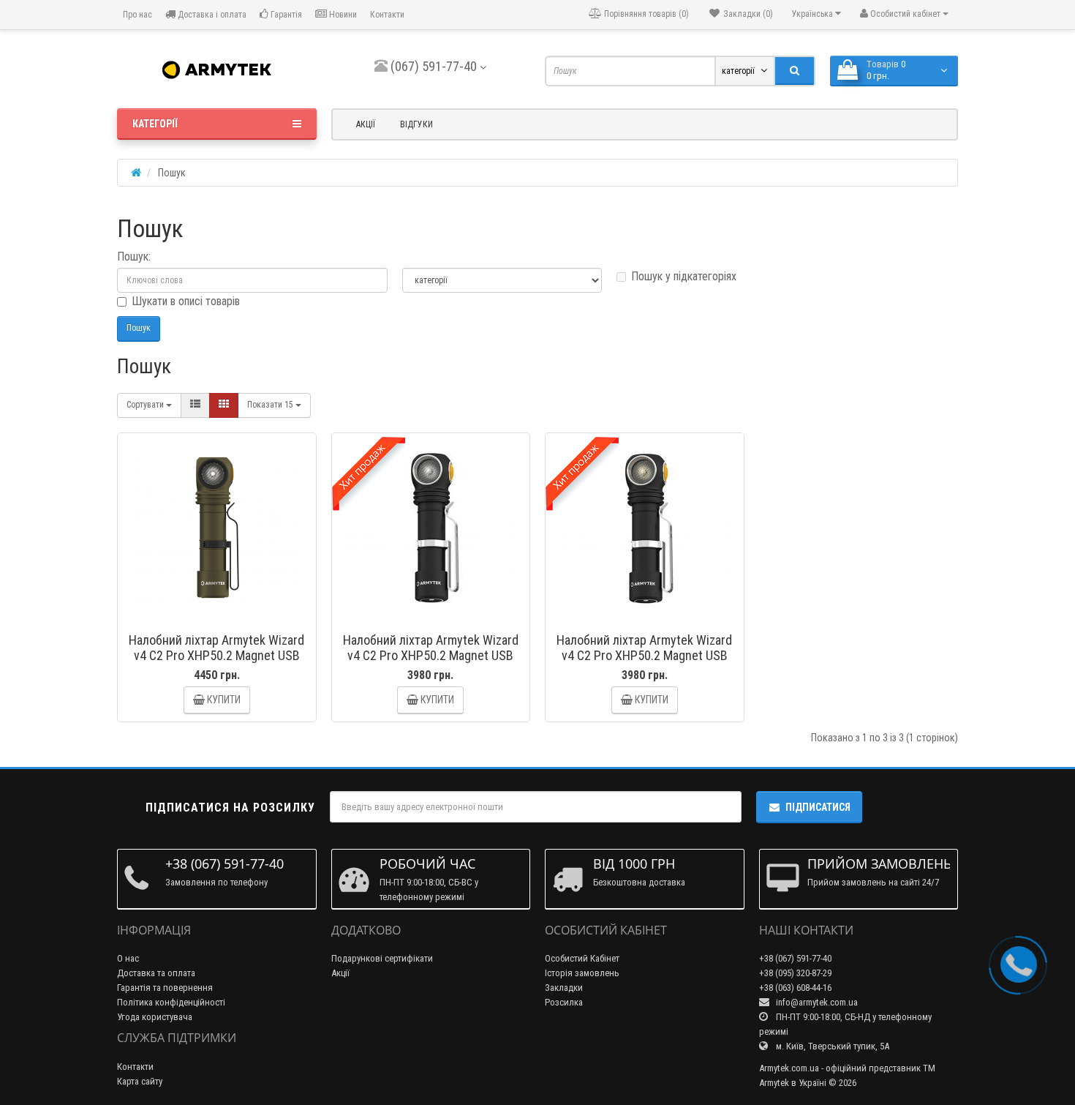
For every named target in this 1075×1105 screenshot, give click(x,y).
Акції (365, 124)
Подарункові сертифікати (382, 958)
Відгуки (416, 124)
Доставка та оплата (156, 972)
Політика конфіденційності (171, 1002)
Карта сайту (139, 1081)
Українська (813, 14)
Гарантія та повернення (165, 987)
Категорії (154, 124)
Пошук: (134, 256)
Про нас (136, 15)
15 (271, 405)
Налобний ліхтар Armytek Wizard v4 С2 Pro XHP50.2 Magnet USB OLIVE (216, 655)
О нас (128, 958)
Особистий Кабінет (582, 958)
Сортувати (146, 405)
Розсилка (564, 1002)
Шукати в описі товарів (186, 301)
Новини (342, 15)
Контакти (387, 15)
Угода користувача (154, 1016)
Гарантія (285, 15)
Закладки (564, 987)
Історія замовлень (582, 972)
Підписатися (817, 807)
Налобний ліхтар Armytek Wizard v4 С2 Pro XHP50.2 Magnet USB (430, 647)
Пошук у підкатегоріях (683, 276)
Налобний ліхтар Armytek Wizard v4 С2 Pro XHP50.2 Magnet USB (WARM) (644, 655)
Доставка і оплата (211, 15)
